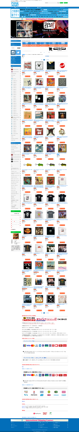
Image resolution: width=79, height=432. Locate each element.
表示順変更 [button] (47, 56)
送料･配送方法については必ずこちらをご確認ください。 (29, 417)
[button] (51, 7)
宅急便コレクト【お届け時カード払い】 (27, 368)
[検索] (58, 2)
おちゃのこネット (38, 431)
